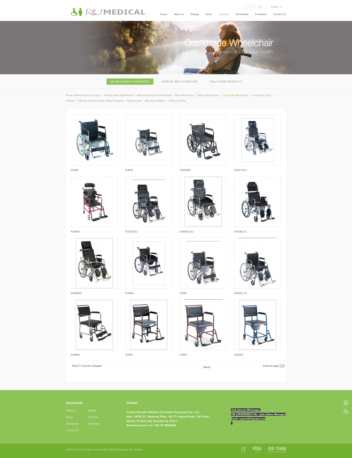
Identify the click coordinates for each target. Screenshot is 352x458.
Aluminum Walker (155, 100)
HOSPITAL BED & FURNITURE (180, 81)
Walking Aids (134, 100)
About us (179, 14)
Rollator (70, 100)
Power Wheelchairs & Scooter (83, 95)
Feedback (261, 14)
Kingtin (139, 449)
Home (163, 14)
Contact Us (279, 14)
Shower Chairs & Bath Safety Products (101, 100)
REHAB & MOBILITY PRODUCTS (130, 81)
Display (195, 14)
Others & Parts (177, 100)
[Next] (206, 367)
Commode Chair (261, 95)
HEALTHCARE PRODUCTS (226, 81)
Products (224, 14)
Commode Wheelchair (235, 95)
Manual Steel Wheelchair (118, 95)
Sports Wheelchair (208, 95)
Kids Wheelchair (184, 95)
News (209, 14)
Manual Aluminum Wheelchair (154, 95)
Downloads (242, 14)
